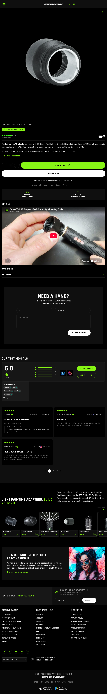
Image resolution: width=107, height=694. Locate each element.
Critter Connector (27, 531)
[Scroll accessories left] (99, 509)
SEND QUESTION (79, 332)
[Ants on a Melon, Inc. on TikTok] (28, 651)
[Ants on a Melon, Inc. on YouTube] (16, 651)
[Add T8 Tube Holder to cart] (75, 534)
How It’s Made (7, 624)
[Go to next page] (61, 471)
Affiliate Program (9, 634)
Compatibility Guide (79, 638)
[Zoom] (103, 10)
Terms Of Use (76, 614)
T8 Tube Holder (65, 531)
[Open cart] (74, 4)
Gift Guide (75, 634)
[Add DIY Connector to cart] (17, 534)
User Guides (41, 641)
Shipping (39, 621)
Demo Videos (41, 638)
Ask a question (86, 375)
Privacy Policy (77, 618)
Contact (39, 614)
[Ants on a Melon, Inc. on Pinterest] (22, 651)
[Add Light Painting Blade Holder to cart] (56, 534)
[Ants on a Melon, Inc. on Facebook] (10, 651)
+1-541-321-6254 (25, 595)
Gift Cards (40, 644)
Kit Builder (6, 614)
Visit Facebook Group (18, 572)
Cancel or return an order (47, 628)
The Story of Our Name (11, 628)
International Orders (80, 621)
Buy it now (53, 173)
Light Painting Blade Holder (49, 531)
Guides (4, 641)
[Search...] (69, 4)
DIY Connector (7, 531)
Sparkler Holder (84, 531)
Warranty (40, 634)
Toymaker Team (8, 618)
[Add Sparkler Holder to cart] (95, 534)
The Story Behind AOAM (11, 621)
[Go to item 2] (70, 373)
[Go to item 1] (63, 373)
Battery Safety (77, 631)
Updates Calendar (78, 624)
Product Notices (78, 628)
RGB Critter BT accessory (14, 130)
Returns (39, 624)
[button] (7, 136)
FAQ (37, 631)
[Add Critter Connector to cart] (37, 534)
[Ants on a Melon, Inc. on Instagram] (4, 651)
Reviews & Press (9, 638)
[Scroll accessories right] (103, 509)
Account (39, 618)
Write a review (86, 369)
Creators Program (10, 631)
